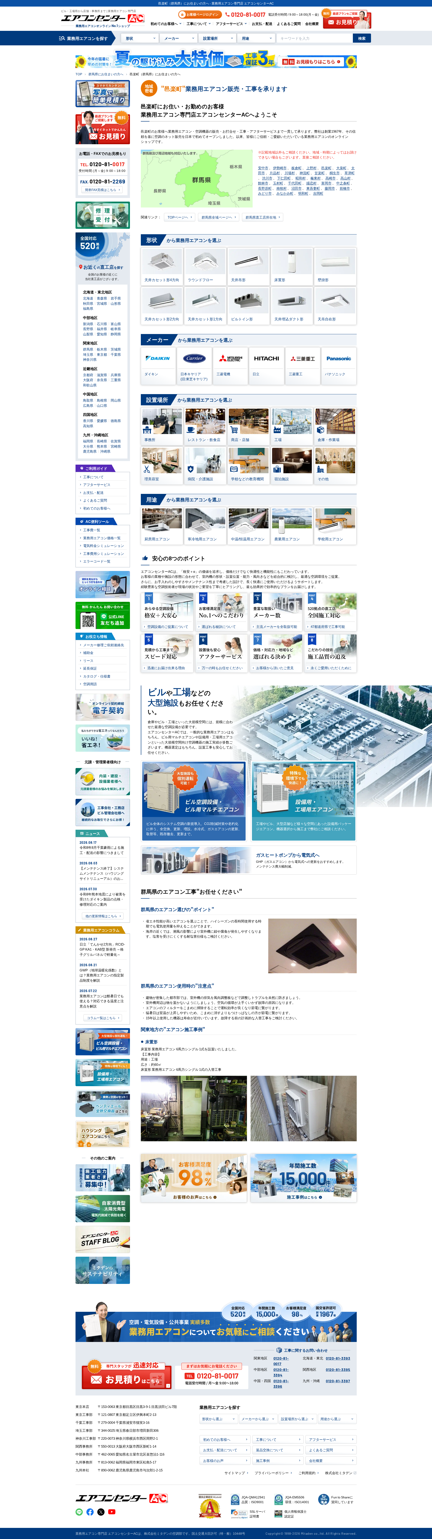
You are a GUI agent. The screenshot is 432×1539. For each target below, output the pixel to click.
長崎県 (102, 441)
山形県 (116, 303)
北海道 (88, 298)
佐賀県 (116, 441)
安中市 (263, 167)
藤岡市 (330, 188)
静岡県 (116, 334)
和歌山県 (90, 385)
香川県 (88, 420)
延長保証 (90, 668)
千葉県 (116, 354)
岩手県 (116, 298)
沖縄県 (105, 451)
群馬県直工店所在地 (261, 217)
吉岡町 (318, 193)
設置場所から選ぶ (294, 1418)
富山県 (116, 323)
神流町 (305, 172)
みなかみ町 (284, 193)
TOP (79, 74)
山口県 (102, 405)
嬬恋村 (311, 182)
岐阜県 (116, 328)
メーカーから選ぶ (255, 1418)
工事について (197, 23)
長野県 (88, 328)
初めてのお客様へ (164, 23)
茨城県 (116, 349)
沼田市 (296, 188)
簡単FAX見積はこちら (100, 189)
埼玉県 (88, 354)
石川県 (102, 323)
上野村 (311, 167)
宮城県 (102, 303)
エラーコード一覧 (96, 561)
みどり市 (265, 193)
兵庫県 (116, 374)
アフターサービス (229, 23)
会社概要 (312, 23)
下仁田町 (284, 178)
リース (88, 660)
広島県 (88, 405)
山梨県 (88, 334)
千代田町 (295, 182)
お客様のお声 (213, 1460)
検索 (362, 38)
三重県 (116, 379)
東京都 (102, 354)
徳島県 (116, 420)
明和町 (303, 193)
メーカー (171, 38)
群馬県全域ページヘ (217, 217)
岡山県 (116, 400)
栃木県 (102, 349)
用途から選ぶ (330, 1418)
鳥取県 (88, 400)
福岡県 (88, 441)
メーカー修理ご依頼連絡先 (103, 644)
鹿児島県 (90, 451)
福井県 (102, 328)
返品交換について (269, 1449)
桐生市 (334, 172)
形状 (129, 38)
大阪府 (88, 379)
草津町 (349, 172)
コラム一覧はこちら (101, 1017)
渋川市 (267, 178)
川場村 (290, 172)
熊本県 (102, 446)
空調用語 (90, 683)
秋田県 (88, 303)
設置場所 (210, 38)
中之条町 (343, 182)
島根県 (102, 400)
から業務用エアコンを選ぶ (183, 240)
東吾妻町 (313, 188)
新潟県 (88, 323)
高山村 (345, 178)
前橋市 (345, 188)
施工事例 (263, 1460)
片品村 (275, 172)
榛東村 (315, 178)
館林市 (263, 182)
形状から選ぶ (212, 1418)
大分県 (88, 446)
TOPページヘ (178, 217)
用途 (245, 38)
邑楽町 (326, 167)
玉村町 (278, 182)
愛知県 (102, 334)
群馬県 (88, 349)
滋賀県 (102, 374)
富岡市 (326, 182)
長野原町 (265, 188)
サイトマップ (235, 1472)
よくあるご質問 (289, 23)
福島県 (88, 308)
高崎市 (330, 178)
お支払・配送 (262, 23)
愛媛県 (102, 420)
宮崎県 (116, 446)
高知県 (88, 425)
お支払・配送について (220, 1449)
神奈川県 (90, 359)
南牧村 (281, 188)
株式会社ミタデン (338, 1472)
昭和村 (300, 178)
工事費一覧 (91, 529)
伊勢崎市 (280, 167)
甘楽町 (320, 172)
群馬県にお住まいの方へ (105, 74)
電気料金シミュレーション (103, 545)
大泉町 (341, 167)
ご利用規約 (306, 1472)
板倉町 (296, 167)
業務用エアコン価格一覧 (102, 537)
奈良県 (102, 379)
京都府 (88, 374)
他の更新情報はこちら (101, 916)
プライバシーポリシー (272, 1472)
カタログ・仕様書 (96, 676)
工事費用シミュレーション (103, 553)
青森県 (102, 298)
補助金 (88, 652)
